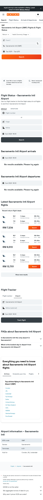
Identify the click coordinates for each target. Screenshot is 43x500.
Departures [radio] (14, 108)
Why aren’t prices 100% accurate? (15, 494)
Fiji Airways (9, 396)
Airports (19, 466)
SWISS (8, 410)
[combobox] (23, 121)
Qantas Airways (10, 413)
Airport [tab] (17, 296)
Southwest (9, 416)
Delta (7, 399)
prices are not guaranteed (10, 481)
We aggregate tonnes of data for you (16, 491)
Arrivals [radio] (4, 108)
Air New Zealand (11, 405)
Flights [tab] (31, 374)
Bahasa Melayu (25, 10)
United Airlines (10, 402)
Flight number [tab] (7, 296)
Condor (8, 388)
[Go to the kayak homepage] (13, 14)
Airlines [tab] (7, 374)
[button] (41, 8)
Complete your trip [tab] (19, 374)
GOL (7, 408)
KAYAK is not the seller (10, 487)
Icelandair (8, 394)
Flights (12, 466)
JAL (7, 391)
